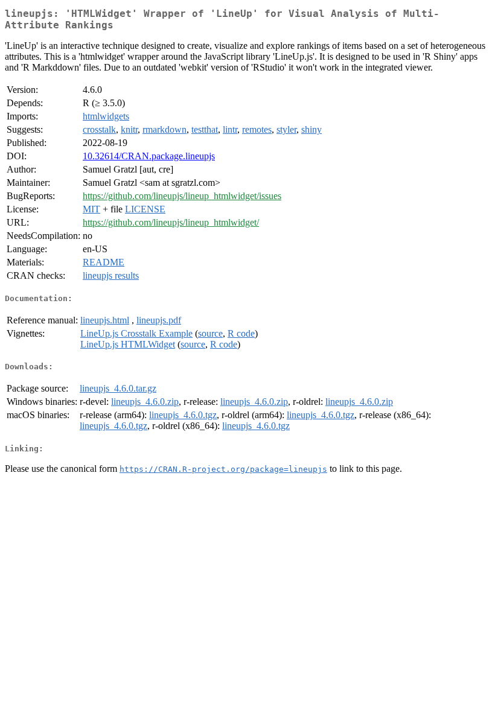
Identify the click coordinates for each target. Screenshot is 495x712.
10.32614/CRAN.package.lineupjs (149, 156)
